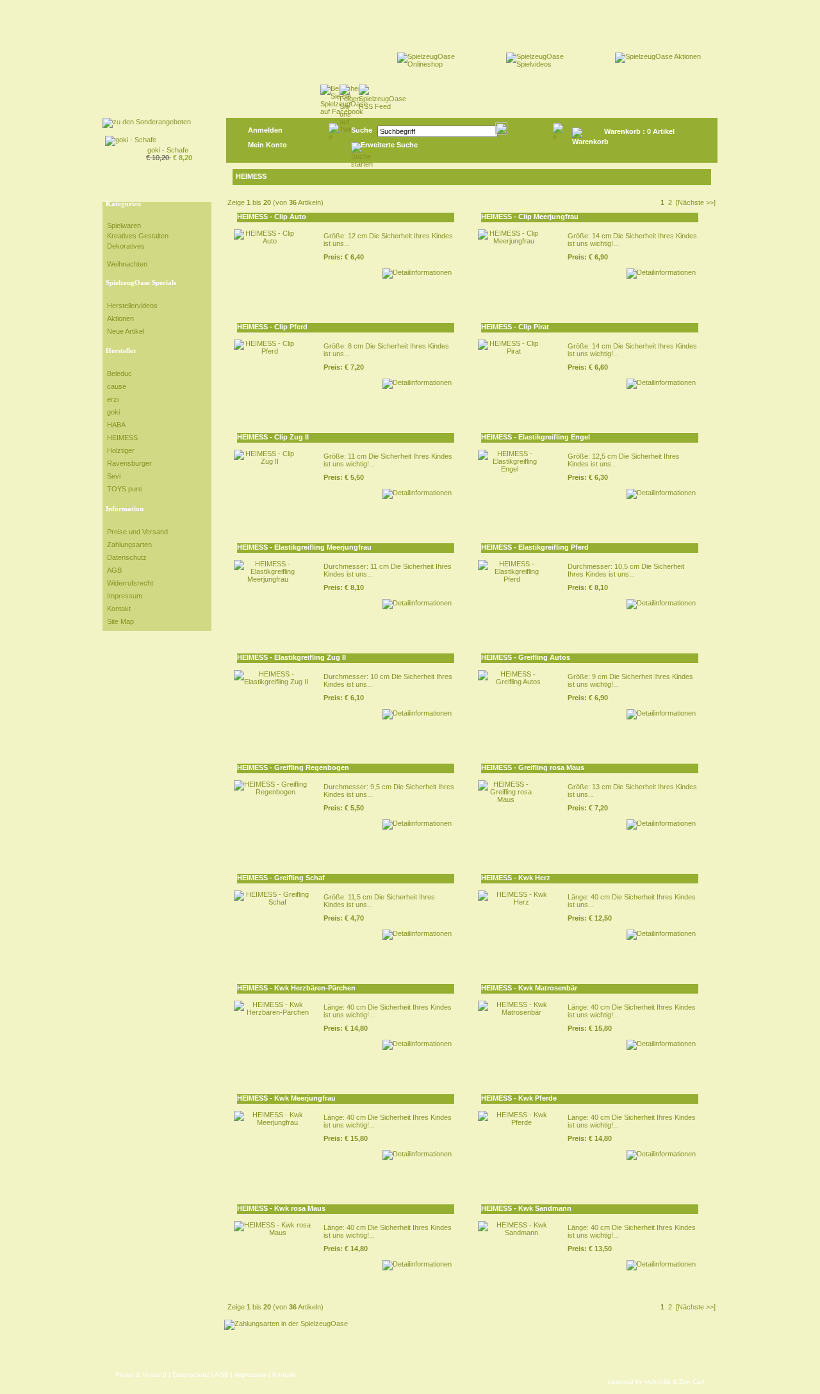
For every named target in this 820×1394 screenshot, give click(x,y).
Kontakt (119, 608)
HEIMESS (122, 437)
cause (116, 386)
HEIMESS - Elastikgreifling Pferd (535, 547)
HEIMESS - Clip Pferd (272, 327)
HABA (116, 425)
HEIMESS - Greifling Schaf (281, 878)
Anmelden (265, 130)
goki (113, 412)
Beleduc (119, 373)
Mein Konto (267, 145)
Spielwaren (124, 225)
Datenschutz (127, 557)
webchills (657, 1381)
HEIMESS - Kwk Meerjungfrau (286, 1098)
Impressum (124, 596)
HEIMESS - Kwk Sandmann (526, 1208)
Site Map (120, 621)
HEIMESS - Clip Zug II (273, 437)
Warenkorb (622, 131)
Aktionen (120, 318)
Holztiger (121, 450)
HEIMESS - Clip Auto (271, 216)
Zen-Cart (692, 1381)
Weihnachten (127, 264)
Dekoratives (126, 246)
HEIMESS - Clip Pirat (515, 327)
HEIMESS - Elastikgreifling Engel (535, 437)
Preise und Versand (137, 532)
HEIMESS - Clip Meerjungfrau (529, 216)
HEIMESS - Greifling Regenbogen (293, 767)
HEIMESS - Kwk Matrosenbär (529, 988)
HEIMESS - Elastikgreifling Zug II (291, 657)
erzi (113, 399)
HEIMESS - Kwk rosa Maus (281, 1208)
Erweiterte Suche (389, 145)
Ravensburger (129, 463)
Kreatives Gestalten (137, 236)
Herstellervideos (132, 305)
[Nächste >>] (696, 202)
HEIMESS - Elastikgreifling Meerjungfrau (304, 547)
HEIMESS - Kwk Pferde (519, 1098)
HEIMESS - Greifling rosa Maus (532, 767)
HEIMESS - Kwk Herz (515, 878)
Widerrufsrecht (130, 583)
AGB (114, 570)
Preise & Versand (141, 1374)
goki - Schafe (167, 150)
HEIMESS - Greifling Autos (525, 657)
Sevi (113, 476)
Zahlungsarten (129, 544)
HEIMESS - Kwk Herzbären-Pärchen (296, 988)
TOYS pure (124, 489)
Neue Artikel (125, 331)
